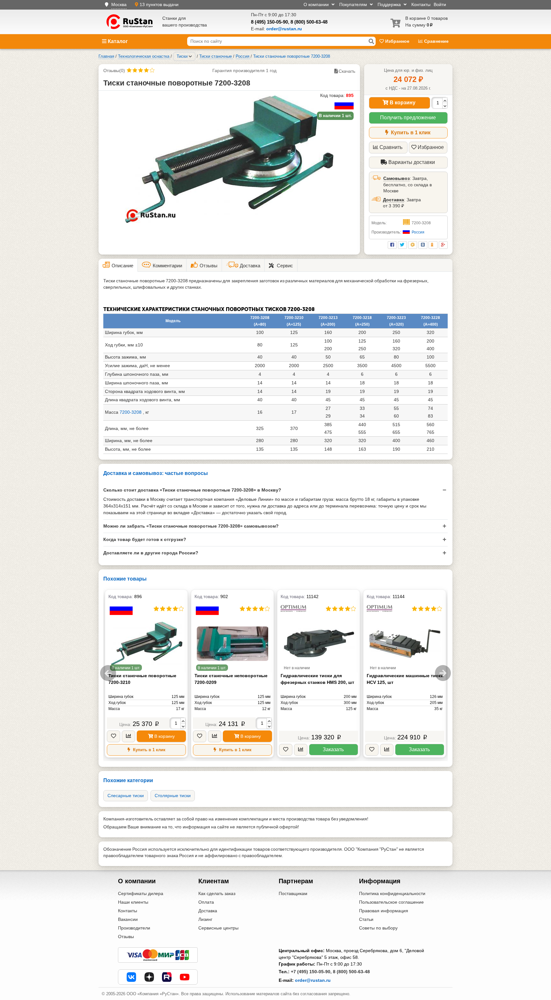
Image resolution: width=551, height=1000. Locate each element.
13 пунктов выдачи (159, 4)
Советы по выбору (378, 927)
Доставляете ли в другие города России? (150, 552)
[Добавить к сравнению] (128, 736)
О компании (317, 4)
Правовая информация (383, 910)
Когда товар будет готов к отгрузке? (144, 539)
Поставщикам (293, 893)
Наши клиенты (133, 902)
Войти (440, 4)
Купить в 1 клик (410, 132)
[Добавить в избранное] (113, 736)
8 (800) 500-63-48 (308, 22)
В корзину (401, 102)
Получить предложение (408, 117)
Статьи (366, 919)
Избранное (397, 41)
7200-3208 (131, 412)
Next (443, 673)
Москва (119, 4)
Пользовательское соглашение (391, 902)
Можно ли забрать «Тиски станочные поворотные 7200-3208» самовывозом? (191, 526)
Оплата (206, 902)
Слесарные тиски (125, 795)
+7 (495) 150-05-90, (311, 971)
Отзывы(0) (114, 70)
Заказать (333, 749)
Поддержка (390, 4)
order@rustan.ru (313, 980)
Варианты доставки (411, 162)
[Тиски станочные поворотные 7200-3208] (229, 159)
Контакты (420, 4)
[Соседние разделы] (190, 56)
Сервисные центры (218, 927)
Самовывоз (396, 178)
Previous (108, 673)
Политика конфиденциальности (392, 893)
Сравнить (390, 147)
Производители (134, 927)
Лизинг (205, 919)
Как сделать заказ (216, 893)
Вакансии (128, 919)
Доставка (393, 199)
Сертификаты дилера (140, 893)
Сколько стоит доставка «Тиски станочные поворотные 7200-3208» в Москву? (192, 490)
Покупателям (353, 4)
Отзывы (126, 936)
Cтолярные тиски (173, 795)
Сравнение (436, 41)
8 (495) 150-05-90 (269, 22)
